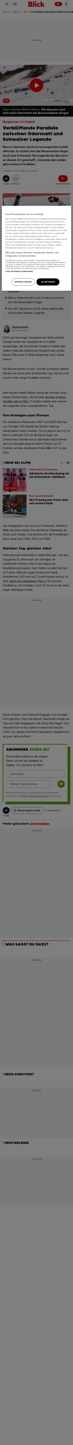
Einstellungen (23, 282)
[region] (36, 248)
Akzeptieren (48, 282)
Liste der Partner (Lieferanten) (19, 271)
